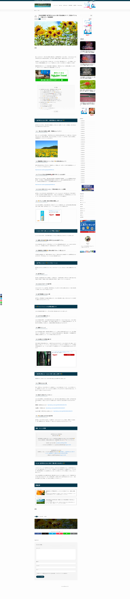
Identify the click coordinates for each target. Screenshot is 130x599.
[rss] (92, 0)
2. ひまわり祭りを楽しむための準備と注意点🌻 (49, 97)
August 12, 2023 (63, 455)
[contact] (93, 0)
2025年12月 (83, 137)
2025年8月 (83, 146)
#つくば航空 (54, 453)
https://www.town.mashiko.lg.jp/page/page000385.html (45, 184)
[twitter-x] (91, 0)
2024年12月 (83, 163)
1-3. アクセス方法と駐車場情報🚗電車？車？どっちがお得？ (51, 93)
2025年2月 (83, 158)
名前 (37, 561)
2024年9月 (83, 169)
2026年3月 (83, 131)
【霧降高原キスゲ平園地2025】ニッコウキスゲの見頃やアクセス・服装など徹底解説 (60, 492)
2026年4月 (83, 129)
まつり (82, 200)
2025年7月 (83, 148)
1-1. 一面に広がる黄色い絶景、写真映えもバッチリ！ (50, 90)
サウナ (82, 198)
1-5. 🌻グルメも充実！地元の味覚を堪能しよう (49, 96)
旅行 (36, 516)
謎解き (82, 217)
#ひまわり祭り (71, 451)
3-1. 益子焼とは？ (45, 103)
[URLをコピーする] (73, 533)
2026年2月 (83, 133)
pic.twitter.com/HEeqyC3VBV (61, 442)
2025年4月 (83, 154)
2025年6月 (83, 150)
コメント (38, 548)
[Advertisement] (30, 593)
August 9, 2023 (68, 444)
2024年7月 (83, 173)
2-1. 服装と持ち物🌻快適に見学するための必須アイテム (51, 99)
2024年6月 (83, 175)
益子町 (45, 516)
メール (37, 565)
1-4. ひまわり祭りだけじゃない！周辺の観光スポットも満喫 (51, 94)
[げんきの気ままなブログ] (43, 5)
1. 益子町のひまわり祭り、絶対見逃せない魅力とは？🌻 (50, 89)
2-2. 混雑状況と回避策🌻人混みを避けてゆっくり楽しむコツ (51, 100)
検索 (91, 15)
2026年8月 (83, 120)
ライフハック (83, 202)
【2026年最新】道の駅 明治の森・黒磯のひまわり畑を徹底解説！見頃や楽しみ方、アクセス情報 (60, 500)
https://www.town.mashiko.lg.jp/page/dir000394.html (44, 169)
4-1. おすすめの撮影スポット (46, 109)
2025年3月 (83, 156)
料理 (82, 204)
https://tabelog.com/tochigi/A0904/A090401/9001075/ (62, 411)
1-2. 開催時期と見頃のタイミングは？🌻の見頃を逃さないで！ (52, 92)
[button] (38, 533)
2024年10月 (83, 167)
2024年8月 (83, 171)
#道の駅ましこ (62, 451)
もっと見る (56, 111)
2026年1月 (83, 135)
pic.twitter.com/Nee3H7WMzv (62, 453)
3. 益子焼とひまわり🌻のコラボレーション (48, 102)
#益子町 (66, 451)
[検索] (94, 0)
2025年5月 (83, 152)
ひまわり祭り (41, 516)
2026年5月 (83, 127)
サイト (37, 569)
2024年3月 (83, 182)
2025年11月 (83, 139)
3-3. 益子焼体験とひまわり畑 (46, 106)
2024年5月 (83, 177)
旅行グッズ (83, 208)
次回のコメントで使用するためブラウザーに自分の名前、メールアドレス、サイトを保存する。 (52, 573)
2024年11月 (83, 165)
